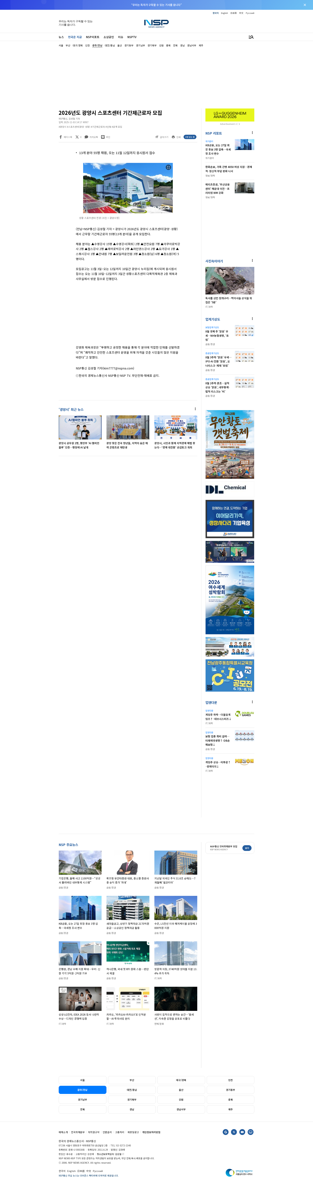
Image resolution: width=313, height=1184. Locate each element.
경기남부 (82, 1099)
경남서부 (181, 1109)
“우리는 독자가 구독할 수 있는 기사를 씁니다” (156, 5)
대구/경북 (181, 1080)
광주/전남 (82, 1089)
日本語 (233, 12)
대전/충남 (132, 1089)
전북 (82, 1109)
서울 (82, 1080)
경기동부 (230, 1089)
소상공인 (109, 37)
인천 (230, 1080)
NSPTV (131, 37)
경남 (132, 1109)
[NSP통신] (156, 24)
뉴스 (61, 37)
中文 (241, 12)
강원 (181, 1099)
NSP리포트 (92, 37)
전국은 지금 (75, 37)
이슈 (120, 37)
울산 (181, 1089)
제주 (230, 1109)
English (224, 12)
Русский (250, 12)
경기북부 (131, 1099)
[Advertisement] (271, 145)
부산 (132, 1080)
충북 (230, 1099)
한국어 (216, 12)
